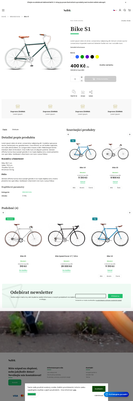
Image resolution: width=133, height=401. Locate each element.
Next (129, 134)
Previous (68, 134)
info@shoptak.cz (91, 372)
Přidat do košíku (102, 79)
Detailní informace (77, 47)
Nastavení (31, 394)
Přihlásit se (115, 296)
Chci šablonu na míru (117, 392)
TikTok (88, 377)
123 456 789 (90, 375)
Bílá (79, 188)
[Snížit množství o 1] (81, 80)
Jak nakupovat (52, 372)
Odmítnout (99, 395)
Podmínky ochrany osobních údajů (58, 377)
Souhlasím (99, 389)
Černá (74, 276)
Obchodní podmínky (54, 375)
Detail (82, 182)
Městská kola (27, 192)
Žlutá (86, 188)
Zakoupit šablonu (116, 390)
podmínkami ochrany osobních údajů (109, 300)
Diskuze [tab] (15, 129)
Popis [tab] (5, 129)
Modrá (65, 276)
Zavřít (122, 99)
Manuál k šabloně (116, 394)
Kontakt (15, 382)
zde (74, 390)
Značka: (125, 21)
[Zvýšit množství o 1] (81, 77)
